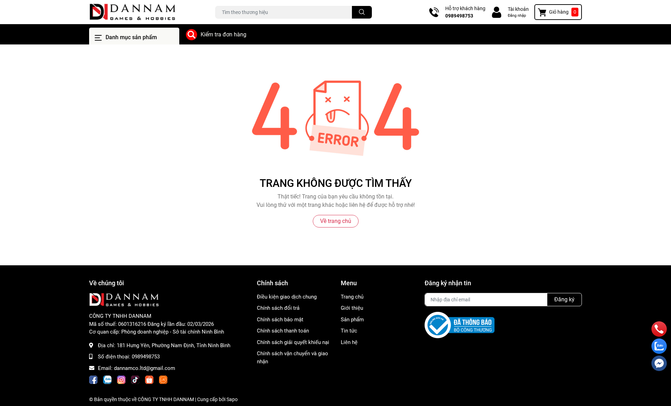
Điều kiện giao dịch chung (287, 297)
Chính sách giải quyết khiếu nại (293, 342)
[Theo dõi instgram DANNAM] (121, 380)
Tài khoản (518, 9)
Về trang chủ (335, 221)
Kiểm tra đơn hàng (223, 34)
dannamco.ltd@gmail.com (144, 368)
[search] (362, 12)
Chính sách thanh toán (283, 331)
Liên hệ (349, 342)
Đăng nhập (517, 15)
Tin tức (349, 331)
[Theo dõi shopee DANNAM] (149, 380)
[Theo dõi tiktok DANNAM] (135, 380)
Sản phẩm (352, 319)
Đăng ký (564, 299)
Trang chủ (352, 297)
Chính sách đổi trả (278, 308)
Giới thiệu (352, 308)
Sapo (232, 399)
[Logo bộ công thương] (460, 325)
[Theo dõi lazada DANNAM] (163, 380)
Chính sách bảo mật (280, 319)
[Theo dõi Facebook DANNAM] (93, 380)
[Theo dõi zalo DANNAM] (107, 380)
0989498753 (459, 16)
